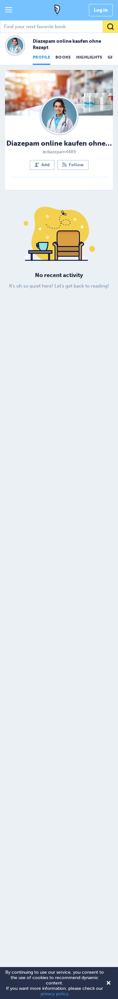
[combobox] (59, 26)
